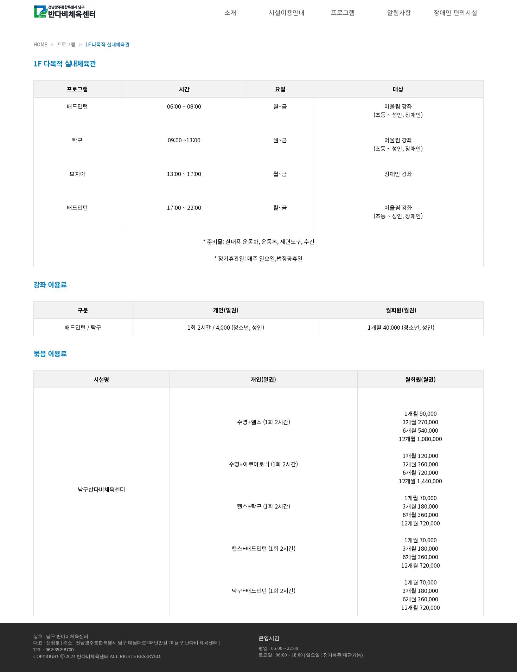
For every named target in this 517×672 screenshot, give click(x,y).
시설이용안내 (287, 12)
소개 (230, 12)
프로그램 (343, 12)
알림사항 (399, 12)
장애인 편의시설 (455, 12)
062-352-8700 (59, 649)
